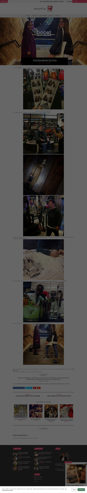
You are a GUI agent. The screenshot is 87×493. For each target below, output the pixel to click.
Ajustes (74, 489)
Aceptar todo (81, 489)
